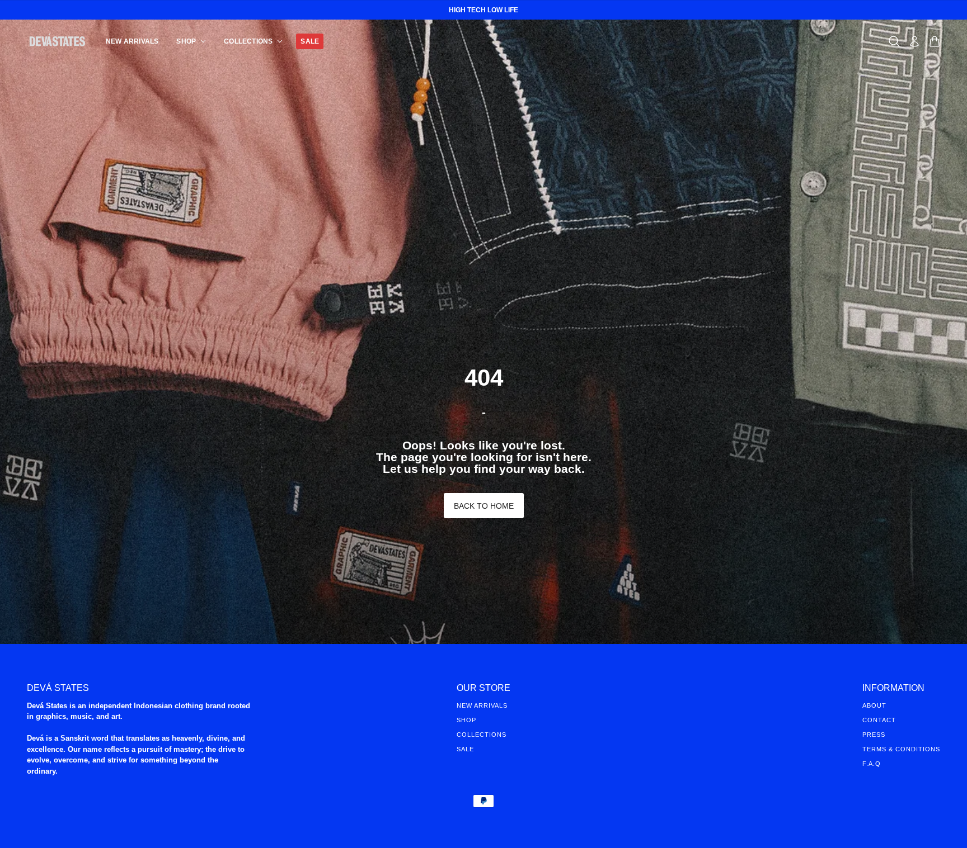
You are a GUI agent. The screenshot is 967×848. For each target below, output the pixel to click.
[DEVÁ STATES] (57, 41)
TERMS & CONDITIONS (901, 749)
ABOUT (874, 705)
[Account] (914, 41)
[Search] (894, 41)
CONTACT (879, 720)
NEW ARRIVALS (482, 705)
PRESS (873, 734)
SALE (465, 749)
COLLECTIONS (481, 734)
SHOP (466, 720)
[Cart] (934, 41)
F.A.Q (871, 763)
